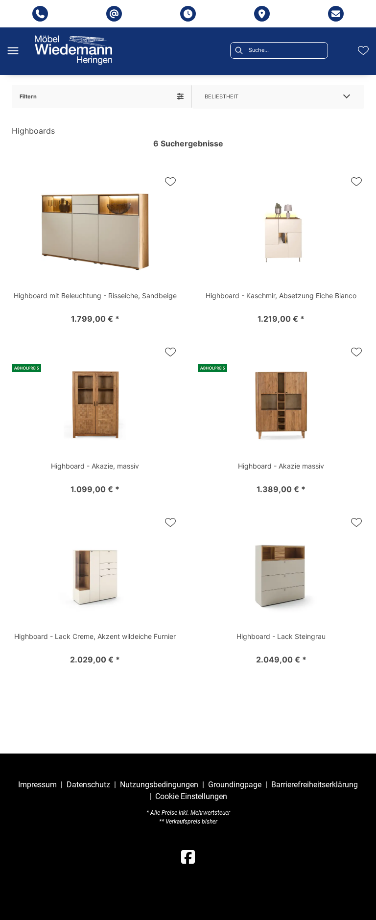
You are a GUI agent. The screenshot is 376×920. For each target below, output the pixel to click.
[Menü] (13, 50)
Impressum (37, 784)
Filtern (28, 96)
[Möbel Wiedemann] (73, 50)
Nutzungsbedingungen (159, 784)
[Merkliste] (363, 50)
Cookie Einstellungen (191, 797)
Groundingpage (234, 784)
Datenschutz (88, 784)
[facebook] (188, 857)
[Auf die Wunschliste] (170, 181)
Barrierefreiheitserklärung (314, 784)
